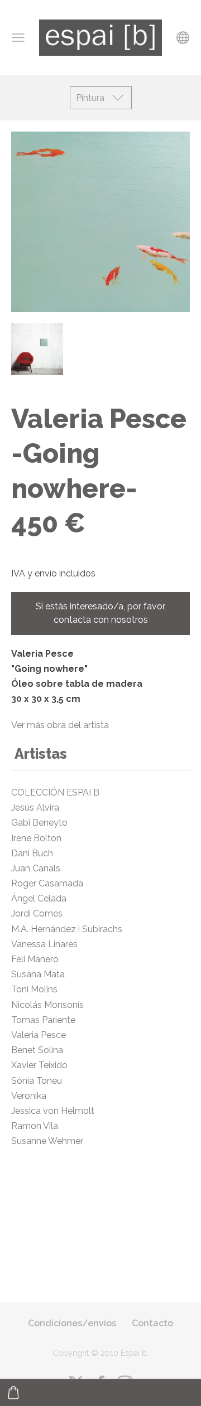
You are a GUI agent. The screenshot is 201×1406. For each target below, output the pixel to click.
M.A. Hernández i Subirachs (66, 929)
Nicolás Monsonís (49, 1005)
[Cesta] (13, 1392)
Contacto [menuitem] (152, 1323)
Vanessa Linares (47, 944)
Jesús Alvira (35, 807)
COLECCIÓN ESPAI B (55, 792)
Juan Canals (35, 868)
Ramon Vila (34, 1126)
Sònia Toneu (37, 1080)
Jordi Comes (37, 913)
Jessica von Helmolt (57, 1111)
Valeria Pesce (40, 1035)
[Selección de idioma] (183, 37)
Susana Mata (39, 974)
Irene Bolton (36, 838)
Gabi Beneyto (45, 822)
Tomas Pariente (43, 1020)
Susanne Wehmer (47, 1141)
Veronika (28, 1095)
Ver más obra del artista (60, 725)
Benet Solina (37, 1050)
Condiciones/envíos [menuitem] (72, 1323)
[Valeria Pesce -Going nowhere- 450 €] (37, 349)
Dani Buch (32, 853)
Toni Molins (34, 989)
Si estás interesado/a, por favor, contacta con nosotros (101, 613)
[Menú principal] (18, 37)
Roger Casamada (47, 883)
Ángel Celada (40, 898)
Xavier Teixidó (41, 1065)
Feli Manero (36, 959)
